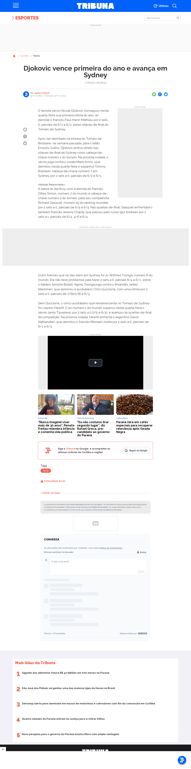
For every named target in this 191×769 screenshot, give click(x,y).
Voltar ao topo (51, 493)
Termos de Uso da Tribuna (76, 507)
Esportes (26, 18)
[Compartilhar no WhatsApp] (154, 94)
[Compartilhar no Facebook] (160, 94)
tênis (45, 470)
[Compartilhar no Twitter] (166, 94)
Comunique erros (54, 481)
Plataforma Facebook (99, 507)
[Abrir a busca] (174, 6)
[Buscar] (178, 18)
